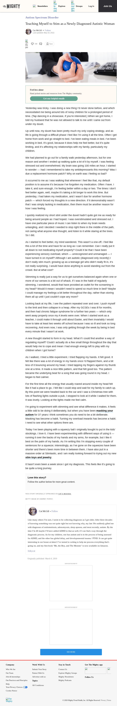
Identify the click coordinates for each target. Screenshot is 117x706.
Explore (61, 6)
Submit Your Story (39, 669)
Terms (109, 700)
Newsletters (43, 6)
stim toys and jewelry (38, 457)
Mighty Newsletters (66, 677)
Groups (79, 6)
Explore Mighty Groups (67, 673)
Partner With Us (38, 673)
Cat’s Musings (64, 494)
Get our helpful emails (53, 98)
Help (8, 684)
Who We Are (10, 669)
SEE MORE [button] (71, 652)
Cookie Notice (11, 691)
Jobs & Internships (13, 677)
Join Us (108, 6)
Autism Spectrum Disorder (42, 17)
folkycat (31, 551)
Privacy (103, 700)
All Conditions (38, 685)
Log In (91, 6)
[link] (11, 6)
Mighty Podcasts (64, 680)
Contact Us (62, 669)
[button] (48, 30)
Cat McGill (37, 30)
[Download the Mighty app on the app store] (95, 670)
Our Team (9, 673)
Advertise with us (39, 677)
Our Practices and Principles (16, 680)
